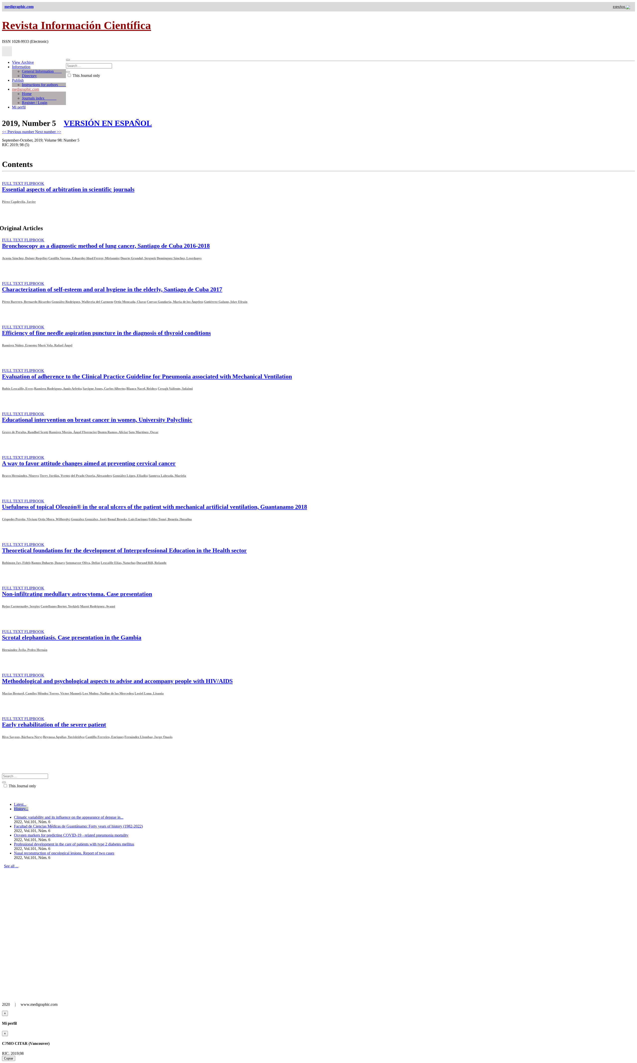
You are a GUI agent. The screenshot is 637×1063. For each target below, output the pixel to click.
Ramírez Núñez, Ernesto (19, 345)
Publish (18, 80)
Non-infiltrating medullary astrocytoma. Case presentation (77, 594)
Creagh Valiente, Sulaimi (175, 388)
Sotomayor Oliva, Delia (82, 563)
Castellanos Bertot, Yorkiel (59, 606)
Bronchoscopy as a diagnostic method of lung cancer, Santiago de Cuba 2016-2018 (106, 246)
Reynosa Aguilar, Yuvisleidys (63, 737)
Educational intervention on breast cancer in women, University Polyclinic (97, 420)
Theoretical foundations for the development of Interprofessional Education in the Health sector (124, 550)
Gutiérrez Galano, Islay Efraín (225, 302)
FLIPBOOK (34, 183)
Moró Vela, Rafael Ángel (55, 345)
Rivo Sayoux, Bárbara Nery (21, 737)
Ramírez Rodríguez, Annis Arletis (57, 388)
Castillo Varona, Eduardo (66, 258)
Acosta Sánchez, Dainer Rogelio (24, 258)
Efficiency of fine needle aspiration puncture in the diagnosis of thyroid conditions (106, 333)
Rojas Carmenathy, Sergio (20, 606)
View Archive (23, 62)
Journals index (39, 98)
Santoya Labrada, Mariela (167, 476)
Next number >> (48, 132)
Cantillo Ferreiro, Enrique (104, 737)
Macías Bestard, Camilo (19, 693)
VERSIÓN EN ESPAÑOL (108, 123)
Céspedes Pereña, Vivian (19, 519)
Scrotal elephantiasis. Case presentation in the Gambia (71, 637)
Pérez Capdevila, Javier (19, 202)
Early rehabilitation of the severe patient (54, 724)
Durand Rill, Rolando (151, 563)
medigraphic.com (25, 89)
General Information (42, 71)
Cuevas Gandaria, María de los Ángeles (174, 302)
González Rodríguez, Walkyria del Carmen (82, 302)
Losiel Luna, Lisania (149, 693)
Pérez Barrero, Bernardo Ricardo (26, 302)
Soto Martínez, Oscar (144, 432)
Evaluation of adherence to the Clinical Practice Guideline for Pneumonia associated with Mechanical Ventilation (147, 376)
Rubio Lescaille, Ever (17, 388)
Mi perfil (19, 107)
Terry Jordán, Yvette (54, 476)
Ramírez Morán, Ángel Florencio (72, 432)
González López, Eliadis (130, 476)
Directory (29, 76)
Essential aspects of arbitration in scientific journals (68, 189)
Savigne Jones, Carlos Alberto (104, 388)
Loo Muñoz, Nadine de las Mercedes (107, 693)
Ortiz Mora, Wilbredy (53, 519)
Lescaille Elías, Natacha (118, 563)
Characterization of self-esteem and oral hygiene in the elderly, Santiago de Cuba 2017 (112, 289)
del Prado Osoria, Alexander (91, 476)
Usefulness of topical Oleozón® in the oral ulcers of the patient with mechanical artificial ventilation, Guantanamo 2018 (154, 507)
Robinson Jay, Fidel (16, 563)
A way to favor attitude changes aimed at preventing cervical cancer (89, 463)
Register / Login (34, 103)
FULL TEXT (13, 183)
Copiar (8, 1058)
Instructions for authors (44, 85)
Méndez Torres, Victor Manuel (59, 693)
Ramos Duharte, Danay (47, 563)
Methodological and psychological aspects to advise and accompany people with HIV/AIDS (117, 681)
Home (27, 94)
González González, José (88, 519)
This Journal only (86, 75)
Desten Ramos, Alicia (112, 432)
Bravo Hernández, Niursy (20, 476)
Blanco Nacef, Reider (141, 388)
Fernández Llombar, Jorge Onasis (148, 737)
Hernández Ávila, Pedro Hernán (24, 650)
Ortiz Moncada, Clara (129, 302)
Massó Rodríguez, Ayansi (97, 606)
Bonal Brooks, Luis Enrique (127, 519)
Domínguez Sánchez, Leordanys (179, 258)
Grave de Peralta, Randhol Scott (24, 432)
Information (21, 67)
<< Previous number (18, 132)
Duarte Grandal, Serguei (137, 258)
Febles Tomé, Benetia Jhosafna (170, 519)
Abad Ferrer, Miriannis (102, 258)
